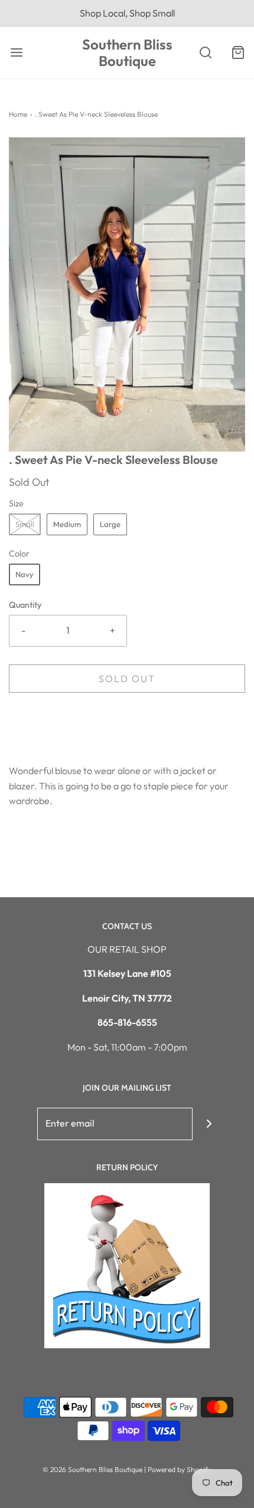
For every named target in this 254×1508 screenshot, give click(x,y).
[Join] (209, 1124)
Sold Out (127, 678)
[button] (127, 294)
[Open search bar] (205, 53)
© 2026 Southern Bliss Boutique (93, 1469)
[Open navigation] (16, 53)
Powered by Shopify (179, 1469)
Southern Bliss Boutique (127, 53)
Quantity (25, 605)
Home (18, 114)
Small (24, 524)
